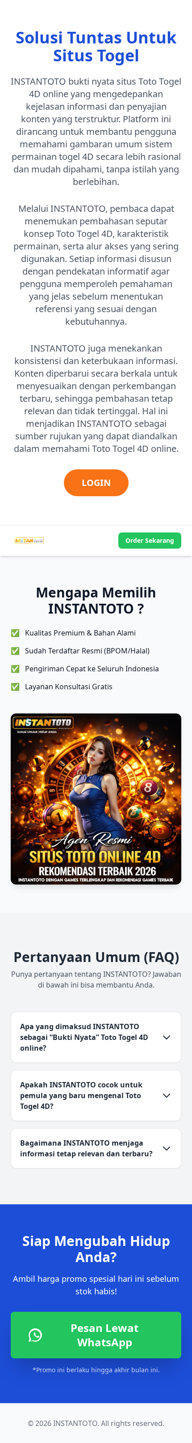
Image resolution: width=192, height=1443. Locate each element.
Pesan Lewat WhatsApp (104, 1334)
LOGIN (96, 483)
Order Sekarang (149, 540)
